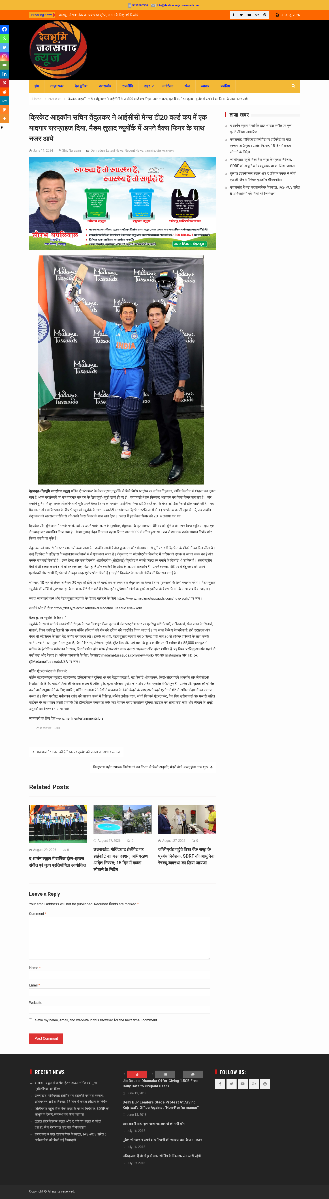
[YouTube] (249, 15)
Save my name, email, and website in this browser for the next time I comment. (96, 1020)
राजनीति (127, 86)
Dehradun (98, 150)
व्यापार (205, 86)
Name (35, 968)
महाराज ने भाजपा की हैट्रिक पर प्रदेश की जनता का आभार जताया (78, 752)
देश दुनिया (81, 86)
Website (35, 1003)
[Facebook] (233, 15)
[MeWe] (4, 100)
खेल (187, 86)
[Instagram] (4, 56)
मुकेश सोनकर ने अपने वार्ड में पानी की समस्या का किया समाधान (162, 1140)
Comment (38, 914)
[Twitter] (241, 15)
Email (34, 985)
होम (36, 86)
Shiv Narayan (71, 150)
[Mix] (4, 109)
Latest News (115, 150)
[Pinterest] (265, 15)
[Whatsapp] (4, 38)
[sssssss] (122, 249)
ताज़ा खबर (57, 86)
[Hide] (2, 127)
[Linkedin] (4, 74)
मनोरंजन (167, 86)
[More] (4, 118)
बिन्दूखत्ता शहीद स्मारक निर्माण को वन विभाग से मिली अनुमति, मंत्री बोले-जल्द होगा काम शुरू (150, 767)
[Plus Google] (257, 15)
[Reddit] (4, 91)
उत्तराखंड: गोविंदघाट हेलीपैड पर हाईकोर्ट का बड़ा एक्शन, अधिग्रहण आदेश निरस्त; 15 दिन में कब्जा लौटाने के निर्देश (260, 145)
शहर (147, 86)
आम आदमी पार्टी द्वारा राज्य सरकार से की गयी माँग (153, 1124)
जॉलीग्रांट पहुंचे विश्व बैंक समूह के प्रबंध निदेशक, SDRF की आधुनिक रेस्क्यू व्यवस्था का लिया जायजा (186, 856)
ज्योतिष (225, 86)
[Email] (4, 65)
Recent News (134, 150)
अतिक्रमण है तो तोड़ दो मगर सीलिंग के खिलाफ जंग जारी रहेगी (162, 1156)
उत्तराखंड (105, 86)
